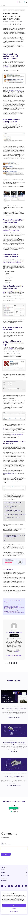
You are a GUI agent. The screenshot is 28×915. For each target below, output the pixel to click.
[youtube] (16, 886)
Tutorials (5, 10)
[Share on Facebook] (14, 663)
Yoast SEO (17, 351)
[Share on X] (12, 663)
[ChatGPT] (11, 24)
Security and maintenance (19, 774)
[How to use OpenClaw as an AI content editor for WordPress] (14, 696)
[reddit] (19, 886)
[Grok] (18, 24)
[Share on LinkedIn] (16, 663)
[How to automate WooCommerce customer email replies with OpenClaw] (14, 730)
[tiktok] (22, 886)
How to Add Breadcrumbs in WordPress (14, 612)
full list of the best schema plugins (13, 435)
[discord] (26, 886)
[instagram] (9, 886)
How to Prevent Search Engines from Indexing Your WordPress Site (13, 610)
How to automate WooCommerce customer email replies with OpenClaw (14, 743)
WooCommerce (19, 740)
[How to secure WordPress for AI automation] (14, 764)
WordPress (11, 10)
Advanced (19, 706)
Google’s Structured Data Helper (11, 472)
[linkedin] (2, 886)
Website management (20, 10)
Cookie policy (10, 902)
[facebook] (5, 886)
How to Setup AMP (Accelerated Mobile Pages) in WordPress (14, 608)
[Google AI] (15, 24)
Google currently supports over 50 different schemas (13, 261)
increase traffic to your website (14, 90)
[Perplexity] (20, 24)
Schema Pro (5, 428)
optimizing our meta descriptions (11, 230)
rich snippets (6, 66)
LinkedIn (17, 651)
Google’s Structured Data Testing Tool (12, 291)
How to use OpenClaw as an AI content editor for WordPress (14, 709)
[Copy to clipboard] (9, 663)
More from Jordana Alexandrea (14, 655)
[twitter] (12, 886)
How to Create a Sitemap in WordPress (13, 605)
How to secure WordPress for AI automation (14, 777)
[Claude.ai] (13, 24)
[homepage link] (2, 2)
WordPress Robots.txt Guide (11, 606)
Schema (11, 348)
